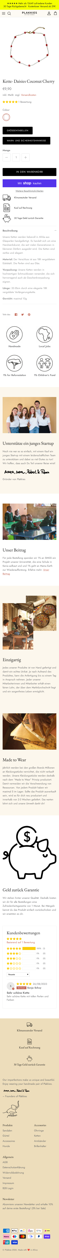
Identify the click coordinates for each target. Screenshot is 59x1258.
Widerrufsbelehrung (13, 1172)
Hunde (6, 1146)
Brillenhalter (40, 1146)
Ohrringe (39, 1130)
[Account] (48, 13)
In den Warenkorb (29, 172)
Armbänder (40, 1141)
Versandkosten (28, 95)
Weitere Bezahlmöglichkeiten (29, 191)
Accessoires (9, 1141)
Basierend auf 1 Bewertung (21, 942)
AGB (5, 1162)
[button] (10, 102)
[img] (24, 984)
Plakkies (8, 1249)
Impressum (8, 1183)
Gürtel (6, 1136)
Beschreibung (10, 230)
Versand (7, 1178)
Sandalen (7, 1130)
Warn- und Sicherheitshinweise (26, 140)
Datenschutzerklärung (14, 1167)
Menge (6, 150)
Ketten (37, 1136)
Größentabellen (17, 130)
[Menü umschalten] (3, 13)
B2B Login (8, 1188)
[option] (29, 47)
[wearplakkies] (29, 13)
